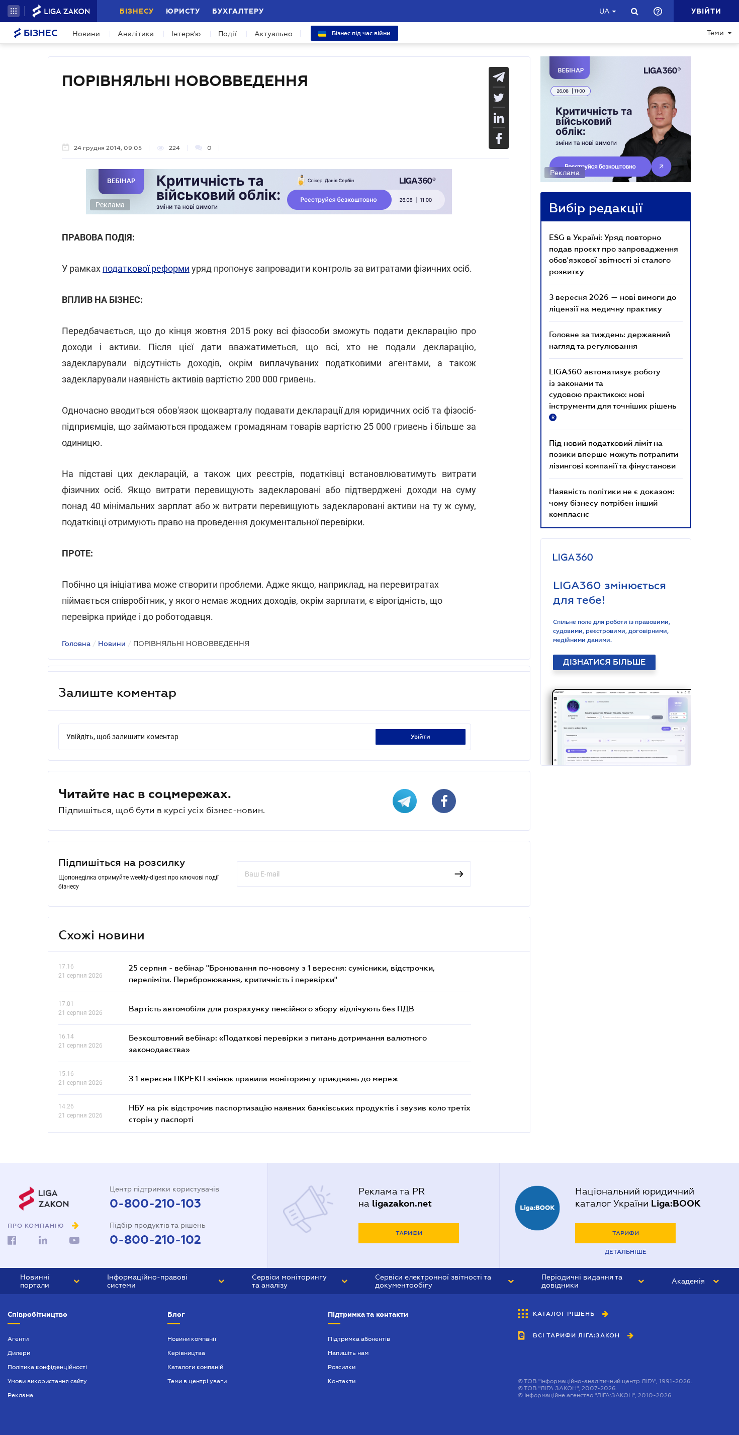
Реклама (20, 1395)
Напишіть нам (348, 1353)
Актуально (273, 34)
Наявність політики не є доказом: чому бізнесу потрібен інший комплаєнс (612, 502)
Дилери (19, 1353)
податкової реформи (146, 268)
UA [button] (604, 11)
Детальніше (625, 1251)
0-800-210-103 (155, 1204)
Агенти (18, 1338)
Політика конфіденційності (47, 1367)
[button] (14, 11)
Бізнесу (137, 11)
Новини (86, 34)
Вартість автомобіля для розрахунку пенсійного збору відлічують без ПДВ (271, 1008)
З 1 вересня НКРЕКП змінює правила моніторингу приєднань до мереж (263, 1078)
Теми (715, 33)
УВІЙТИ (420, 736)
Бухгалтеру (238, 11)
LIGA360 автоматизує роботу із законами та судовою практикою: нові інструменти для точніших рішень (612, 393)
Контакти (341, 1381)
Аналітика (136, 34)
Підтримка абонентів (359, 1338)
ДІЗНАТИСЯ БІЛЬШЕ (604, 662)
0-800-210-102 (155, 1240)
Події (227, 34)
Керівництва (186, 1353)
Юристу (183, 11)
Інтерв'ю (186, 34)
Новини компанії (191, 1338)
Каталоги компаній (195, 1367)
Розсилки (341, 1367)
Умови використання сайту (47, 1381)
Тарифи (409, 1233)
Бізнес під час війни (360, 33)
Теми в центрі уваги (197, 1381)
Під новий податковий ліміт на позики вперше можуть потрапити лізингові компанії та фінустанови (613, 454)
